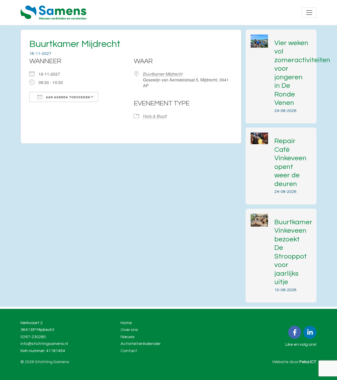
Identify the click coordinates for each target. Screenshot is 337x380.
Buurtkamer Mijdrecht (162, 74)
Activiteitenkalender (141, 344)
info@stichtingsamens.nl (44, 344)
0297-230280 (33, 337)
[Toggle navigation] (309, 12)
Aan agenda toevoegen (67, 97)
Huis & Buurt (155, 116)
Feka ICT (307, 362)
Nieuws (128, 337)
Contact (129, 351)
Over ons (129, 330)
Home (126, 323)
